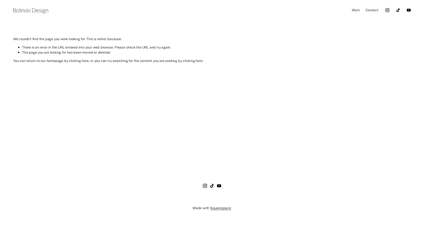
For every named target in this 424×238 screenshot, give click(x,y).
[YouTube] (408, 10)
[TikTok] (398, 10)
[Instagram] (387, 10)
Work (356, 9)
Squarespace (220, 207)
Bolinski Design (31, 10)
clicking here (79, 60)
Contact (372, 9)
